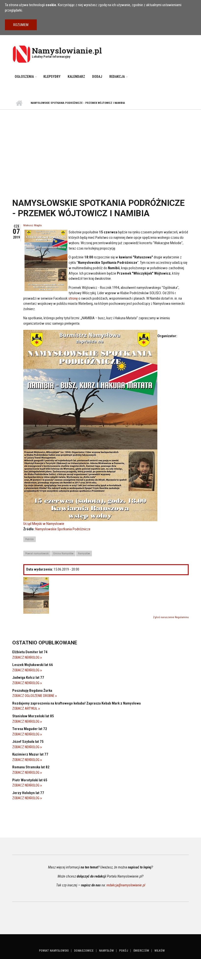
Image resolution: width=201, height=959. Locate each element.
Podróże (29, 539)
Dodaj (97, 77)
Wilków (159, 950)
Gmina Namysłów (63, 553)
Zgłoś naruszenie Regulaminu (171, 617)
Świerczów (141, 950)
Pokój (123, 950)
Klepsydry (52, 77)
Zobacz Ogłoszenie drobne (33, 696)
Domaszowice (84, 950)
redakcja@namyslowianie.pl (125, 885)
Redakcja (117, 77)
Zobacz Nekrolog (26, 657)
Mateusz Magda (32, 225)
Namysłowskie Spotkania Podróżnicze (62, 529)
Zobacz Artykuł (25, 708)
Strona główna (19, 103)
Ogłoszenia (24, 77)
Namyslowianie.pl (67, 50)
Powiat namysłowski (37, 553)
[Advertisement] (100, 146)
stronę (73, 298)
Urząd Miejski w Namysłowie (43, 523)
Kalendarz (76, 77)
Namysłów (84, 553)
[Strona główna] (21, 54)
